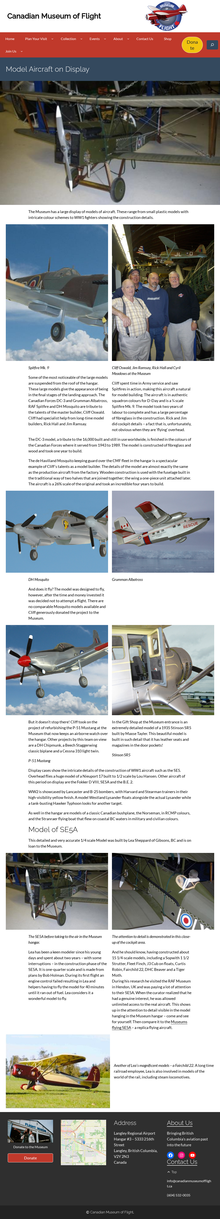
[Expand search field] (212, 45)
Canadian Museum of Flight (54, 16)
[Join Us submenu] (22, 51)
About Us (179, 1122)
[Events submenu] (105, 39)
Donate (192, 45)
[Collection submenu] (81, 39)
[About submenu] (128, 39)
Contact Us (182, 1161)
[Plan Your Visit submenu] (52, 39)
